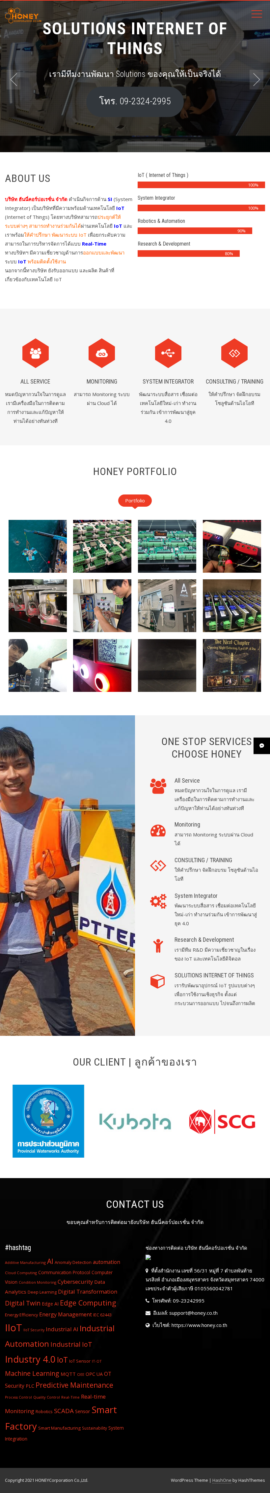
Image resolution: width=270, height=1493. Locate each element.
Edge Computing (88, 1302)
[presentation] (13, 79)
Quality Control (46, 1397)
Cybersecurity (75, 1281)
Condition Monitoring (37, 1282)
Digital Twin (22, 1303)
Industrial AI (62, 1329)
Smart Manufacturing (59, 1428)
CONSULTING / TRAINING (234, 381)
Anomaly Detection (73, 1262)
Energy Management (65, 1314)
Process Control (18, 1397)
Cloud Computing (21, 1272)
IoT (62, 1359)
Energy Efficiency (21, 1315)
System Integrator (168, 381)
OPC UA (94, 1374)
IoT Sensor (80, 1361)
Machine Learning (32, 1373)
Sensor (82, 1411)
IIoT (13, 1327)
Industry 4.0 (30, 1359)
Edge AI (50, 1304)
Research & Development (204, 939)
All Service (35, 381)
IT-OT (97, 1361)
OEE (80, 1374)
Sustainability (94, 1428)
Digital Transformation (87, 1291)
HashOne (221, 1480)
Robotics (44, 1411)
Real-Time (70, 1397)
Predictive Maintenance (74, 1385)
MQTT (68, 1374)
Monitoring (102, 381)
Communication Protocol (64, 1272)
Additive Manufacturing (25, 1262)
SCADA (64, 1411)
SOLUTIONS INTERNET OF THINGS (214, 975)
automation (106, 1262)
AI (50, 1261)
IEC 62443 (102, 1315)
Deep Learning (42, 1292)
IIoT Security (33, 1330)
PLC (30, 1386)
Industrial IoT (71, 1344)
